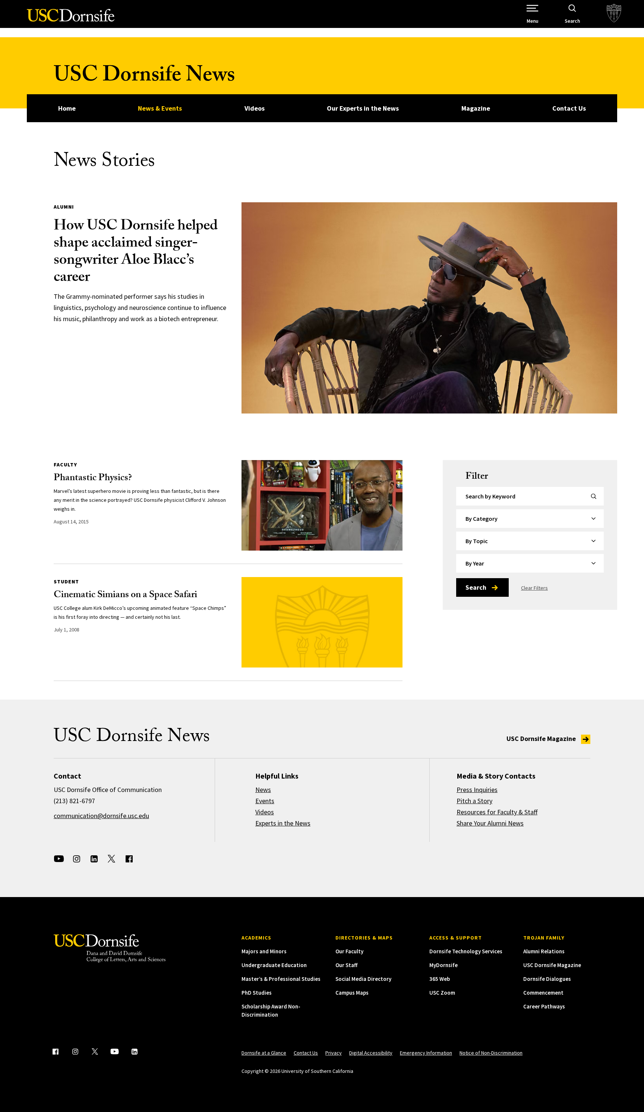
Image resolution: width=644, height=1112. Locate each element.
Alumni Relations (544, 951)
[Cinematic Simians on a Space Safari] (322, 622)
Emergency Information (426, 1052)
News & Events (160, 108)
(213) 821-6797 (74, 800)
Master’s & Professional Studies (281, 978)
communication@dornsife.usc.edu (101, 815)
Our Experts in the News (363, 108)
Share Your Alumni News (490, 823)
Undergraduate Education (274, 965)
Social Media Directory (363, 978)
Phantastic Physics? (93, 479)
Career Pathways (544, 1006)
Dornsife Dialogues (547, 978)
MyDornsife (443, 965)
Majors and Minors (264, 951)
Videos (254, 108)
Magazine (475, 108)
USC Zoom (442, 992)
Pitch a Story (474, 800)
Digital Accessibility (370, 1052)
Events (264, 800)
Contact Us (569, 108)
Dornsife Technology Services (465, 951)
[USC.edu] (614, 14)
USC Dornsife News (144, 77)
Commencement (543, 992)
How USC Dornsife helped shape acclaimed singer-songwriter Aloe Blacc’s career (136, 253)
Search (475, 587)
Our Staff (346, 965)
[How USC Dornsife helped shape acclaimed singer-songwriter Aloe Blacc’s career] (429, 308)
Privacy (333, 1052)
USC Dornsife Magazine (541, 738)
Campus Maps (352, 992)
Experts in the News (282, 823)
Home (67, 108)
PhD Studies (257, 992)
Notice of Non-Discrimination (491, 1052)
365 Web (439, 978)
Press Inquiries (477, 789)
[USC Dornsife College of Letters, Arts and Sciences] (70, 19)
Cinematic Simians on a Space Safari (125, 595)
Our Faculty (349, 951)
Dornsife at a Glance (264, 1052)
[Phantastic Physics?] (322, 505)
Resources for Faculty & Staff (497, 812)
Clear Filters (534, 587)
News (263, 789)
